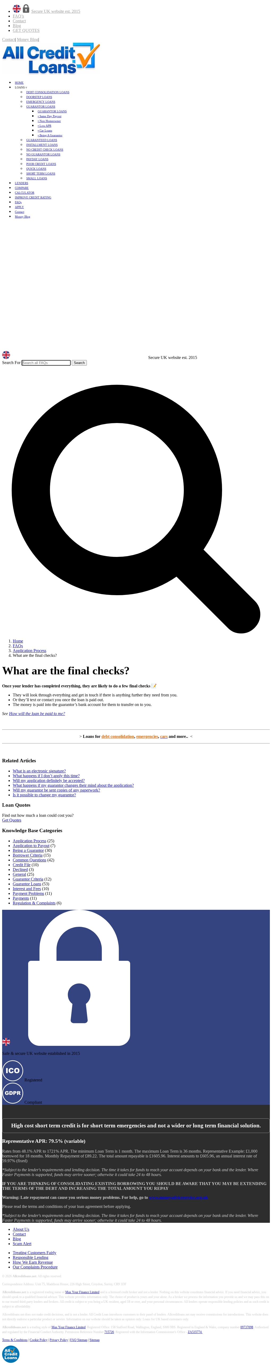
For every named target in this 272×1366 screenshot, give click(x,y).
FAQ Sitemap (78, 1340)
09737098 (246, 1327)
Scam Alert (22, 1243)
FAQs (18, 202)
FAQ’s (18, 16)
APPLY (19, 207)
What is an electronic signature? (39, 771)
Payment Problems (28, 893)
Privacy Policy (59, 1340)
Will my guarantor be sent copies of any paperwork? (56, 790)
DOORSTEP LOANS (39, 97)
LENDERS (21, 183)
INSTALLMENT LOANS (42, 144)
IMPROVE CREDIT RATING (33, 197)
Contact (19, 21)
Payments (21, 898)
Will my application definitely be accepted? (49, 780)
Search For (11, 362)
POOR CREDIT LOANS (41, 164)
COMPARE (22, 187)
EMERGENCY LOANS (40, 101)
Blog (17, 25)
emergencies (147, 736)
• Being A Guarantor (50, 135)
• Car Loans (45, 130)
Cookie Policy (39, 1340)
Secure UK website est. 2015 (55, 11)
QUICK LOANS (36, 168)
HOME (19, 82)
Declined (20, 869)
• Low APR (44, 125)
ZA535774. (195, 1332)
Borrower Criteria (27, 855)
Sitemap (95, 1340)
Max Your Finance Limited (82, 1292)
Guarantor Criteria (28, 879)
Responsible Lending (30, 1257)
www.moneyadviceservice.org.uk (178, 1197)
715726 (109, 1332)
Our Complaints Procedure (35, 1267)
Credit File (22, 864)
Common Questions (29, 860)
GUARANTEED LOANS (41, 140)
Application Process (29, 841)
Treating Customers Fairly (34, 1252)
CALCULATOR (24, 192)
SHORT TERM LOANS (40, 173)
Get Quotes (11, 820)
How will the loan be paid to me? (37, 713)
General (19, 874)
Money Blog (27, 39)
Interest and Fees (27, 888)
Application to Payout (31, 845)
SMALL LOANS (36, 178)
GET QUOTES (26, 30)
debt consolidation (117, 736)
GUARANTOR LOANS (40, 106)
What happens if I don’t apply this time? (46, 775)
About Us (21, 1229)
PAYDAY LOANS (37, 159)
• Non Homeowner (49, 120)
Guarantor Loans (27, 884)
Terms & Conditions (15, 1340)
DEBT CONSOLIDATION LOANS (47, 92)
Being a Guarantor (28, 850)
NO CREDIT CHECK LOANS (44, 149)
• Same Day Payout (49, 116)
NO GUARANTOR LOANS (43, 154)
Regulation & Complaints (34, 903)
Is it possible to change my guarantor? (44, 795)
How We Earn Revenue (33, 1262)
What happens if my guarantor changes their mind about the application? (73, 785)
